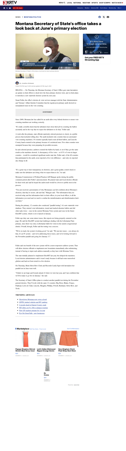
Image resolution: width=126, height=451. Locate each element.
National (77, 3)
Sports (95, 3)
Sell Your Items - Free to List (38, 329)
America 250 (94, 8)
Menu (61, 3)
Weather (86, 3)
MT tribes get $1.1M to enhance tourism (33, 308)
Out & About (103, 8)
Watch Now (117, 3)
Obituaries (80, 8)
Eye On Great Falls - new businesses (32, 313)
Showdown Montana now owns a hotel (33, 299)
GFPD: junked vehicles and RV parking (33, 302)
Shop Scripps (104, 3)
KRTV (7, 8)
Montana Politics (32, 17)
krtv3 (5, 8)
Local (69, 3)
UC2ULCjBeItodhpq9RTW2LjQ (10, 8)
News (18, 17)
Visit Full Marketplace (73, 328)
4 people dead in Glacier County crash (32, 305)
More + (120, 8)
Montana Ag (112, 8)
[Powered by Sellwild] (76, 385)
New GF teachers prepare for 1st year (32, 310)
